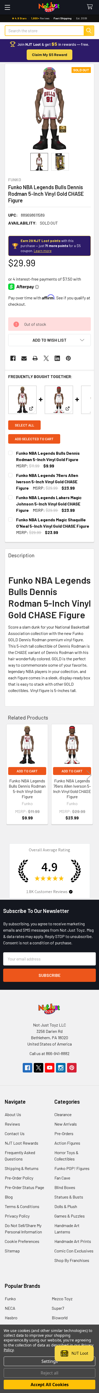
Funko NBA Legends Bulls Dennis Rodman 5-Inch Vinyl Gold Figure (27, 788)
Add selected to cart (34, 439)
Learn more (42, 251)
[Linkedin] (57, 358)
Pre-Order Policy (19, 1177)
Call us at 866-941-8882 (49, 1053)
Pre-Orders (63, 1133)
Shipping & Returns (22, 1168)
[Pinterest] (68, 358)
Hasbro (11, 1317)
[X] (46, 358)
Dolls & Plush (65, 1206)
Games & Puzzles (69, 1215)
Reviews (12, 1123)
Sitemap (12, 1250)
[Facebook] (13, 358)
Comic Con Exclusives (73, 1250)
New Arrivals (65, 1123)
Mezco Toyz (62, 1298)
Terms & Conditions (22, 1206)
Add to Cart (27, 771)
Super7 (58, 1308)
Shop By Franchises (71, 1260)
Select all (24, 425)
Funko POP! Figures (71, 1168)
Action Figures (67, 1142)
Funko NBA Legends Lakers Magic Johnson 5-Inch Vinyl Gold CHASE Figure (49, 504)
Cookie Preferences (22, 1241)
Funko (10, 1298)
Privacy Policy (17, 1215)
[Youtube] (49, 1067)
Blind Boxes (64, 1187)
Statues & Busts (68, 1196)
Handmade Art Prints (72, 1241)
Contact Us (15, 1133)
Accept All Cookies (50, 1384)
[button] (49, 340)
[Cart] (91, 7)
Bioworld (60, 1317)
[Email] (24, 358)
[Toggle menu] (7, 7)
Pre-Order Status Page (24, 1187)
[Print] (35, 358)
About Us (13, 1114)
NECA (10, 1308)
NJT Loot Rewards (21, 1142)
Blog (9, 1196)
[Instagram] (60, 1067)
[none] (49, 108)
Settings (49, 1361)
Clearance (63, 1114)
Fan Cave (62, 1177)
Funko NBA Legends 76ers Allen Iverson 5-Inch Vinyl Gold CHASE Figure (47, 481)
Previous (10, 775)
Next (89, 775)
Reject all (49, 1373)
